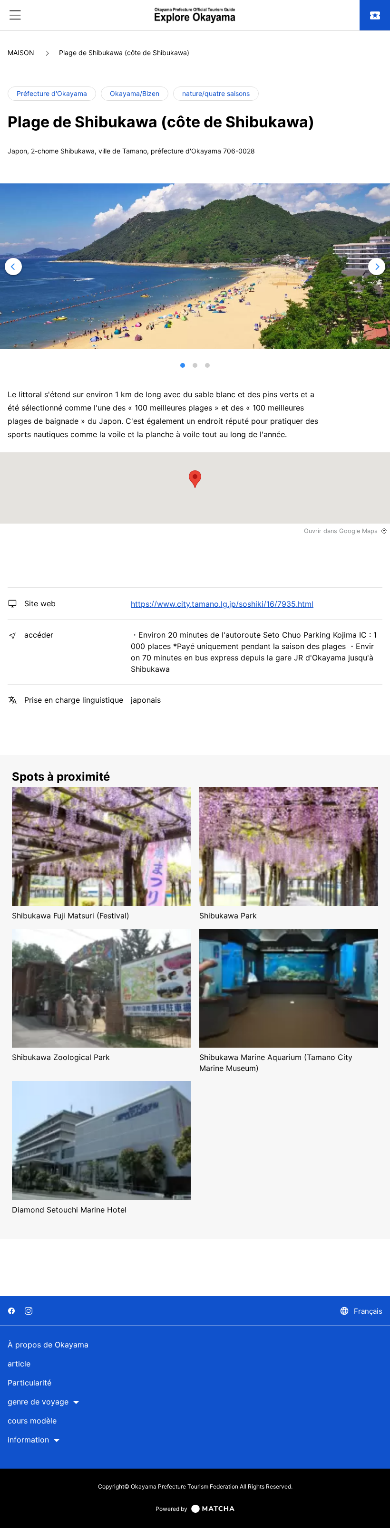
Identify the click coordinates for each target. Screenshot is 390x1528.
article (19, 1363)
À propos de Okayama (48, 1344)
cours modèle (32, 1420)
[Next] (376, 266)
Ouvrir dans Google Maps (341, 531)
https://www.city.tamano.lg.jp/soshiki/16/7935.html (222, 604)
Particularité (29, 1382)
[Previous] (13, 266)
